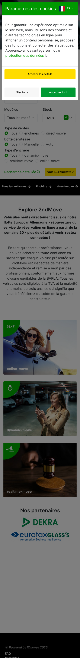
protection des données (24, 55)
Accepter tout (58, 92)
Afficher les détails (40, 74)
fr (68, 8)
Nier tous (22, 92)
